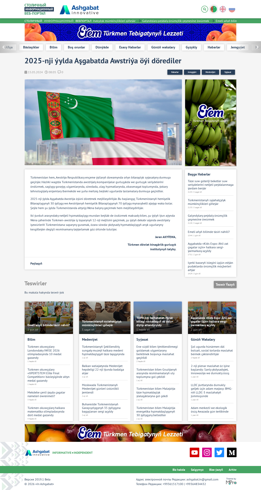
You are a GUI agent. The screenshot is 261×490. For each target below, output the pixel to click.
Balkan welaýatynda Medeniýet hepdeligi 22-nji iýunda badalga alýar (103, 369)
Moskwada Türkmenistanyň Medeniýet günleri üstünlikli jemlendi (100, 388)
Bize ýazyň (216, 469)
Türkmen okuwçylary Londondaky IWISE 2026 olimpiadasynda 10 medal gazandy (45, 352)
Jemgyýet (192, 72)
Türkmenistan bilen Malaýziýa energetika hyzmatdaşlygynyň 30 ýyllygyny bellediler (155, 411)
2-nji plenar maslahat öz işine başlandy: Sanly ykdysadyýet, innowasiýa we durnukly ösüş (210, 369)
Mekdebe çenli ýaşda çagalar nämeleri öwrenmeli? (46, 394)
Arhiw (233, 469)
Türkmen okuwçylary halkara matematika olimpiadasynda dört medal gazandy (46, 411)
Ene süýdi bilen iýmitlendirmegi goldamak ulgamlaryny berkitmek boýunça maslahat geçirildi (157, 352)
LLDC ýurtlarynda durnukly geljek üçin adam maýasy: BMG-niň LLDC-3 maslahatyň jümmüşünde (211, 390)
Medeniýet (210, 72)
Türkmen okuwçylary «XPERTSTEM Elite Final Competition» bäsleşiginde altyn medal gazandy (49, 375)
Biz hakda (179, 469)
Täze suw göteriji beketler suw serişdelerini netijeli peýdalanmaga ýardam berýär (210, 184)
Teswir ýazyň (225, 284)
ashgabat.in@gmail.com (202, 479)
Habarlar (175, 72)
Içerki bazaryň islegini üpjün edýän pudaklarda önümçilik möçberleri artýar (210, 266)
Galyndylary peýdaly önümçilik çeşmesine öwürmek (170, 20)
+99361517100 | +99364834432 (184, 484)
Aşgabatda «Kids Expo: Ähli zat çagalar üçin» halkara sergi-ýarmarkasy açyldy (208, 247)
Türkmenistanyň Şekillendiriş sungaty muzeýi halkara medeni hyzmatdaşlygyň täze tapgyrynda (103, 350)
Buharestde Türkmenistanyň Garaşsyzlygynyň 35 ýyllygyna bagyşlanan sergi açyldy (101, 407)
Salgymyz (197, 469)
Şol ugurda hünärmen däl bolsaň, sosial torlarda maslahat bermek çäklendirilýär (212, 350)
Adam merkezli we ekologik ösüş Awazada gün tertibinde (210, 409)
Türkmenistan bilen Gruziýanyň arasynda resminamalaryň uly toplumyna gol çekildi (156, 373)
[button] (249, 47)
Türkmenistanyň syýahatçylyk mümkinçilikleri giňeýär (95, 20)
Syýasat (228, 72)
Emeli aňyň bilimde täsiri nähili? (231, 20)
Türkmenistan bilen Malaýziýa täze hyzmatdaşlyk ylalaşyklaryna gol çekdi (155, 392)
